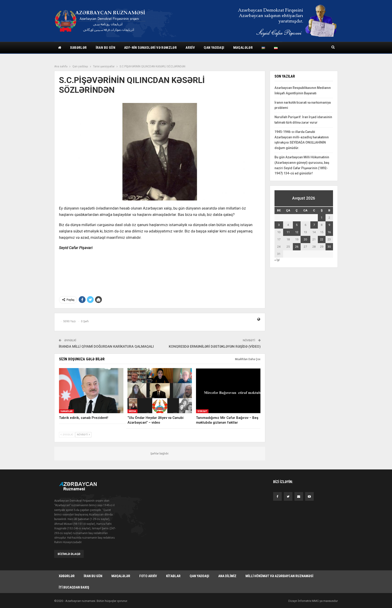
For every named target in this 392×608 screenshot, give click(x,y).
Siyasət (202, 411)
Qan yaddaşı (214, 48)
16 (329, 232)
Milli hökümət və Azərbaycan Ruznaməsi (279, 576)
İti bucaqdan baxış (74, 587)
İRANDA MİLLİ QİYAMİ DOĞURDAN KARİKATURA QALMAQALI (106, 346)
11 (288, 232)
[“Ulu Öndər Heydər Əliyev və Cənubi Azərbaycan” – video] (159, 390)
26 (296, 246)
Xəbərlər (78, 48)
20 (305, 239)
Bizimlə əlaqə (69, 554)
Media (132, 411)
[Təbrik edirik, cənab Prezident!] (91, 390)
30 (329, 246)
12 (296, 232)
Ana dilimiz (227, 576)
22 (321, 239)
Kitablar (173, 576)
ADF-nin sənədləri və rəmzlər (150, 48)
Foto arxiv (148, 576)
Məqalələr (243, 48)
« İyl (276, 260)
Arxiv (190, 48)
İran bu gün (105, 48)
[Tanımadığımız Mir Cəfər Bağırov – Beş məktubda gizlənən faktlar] (228, 390)
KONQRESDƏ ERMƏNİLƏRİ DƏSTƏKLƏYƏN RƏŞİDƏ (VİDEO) (215, 346)
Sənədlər (66, 411)
